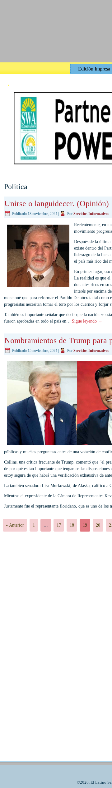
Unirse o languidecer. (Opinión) (56, 203)
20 (98, 525)
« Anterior (15, 525)
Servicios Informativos (91, 214)
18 (72, 525)
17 (59, 525)
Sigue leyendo (87, 321)
